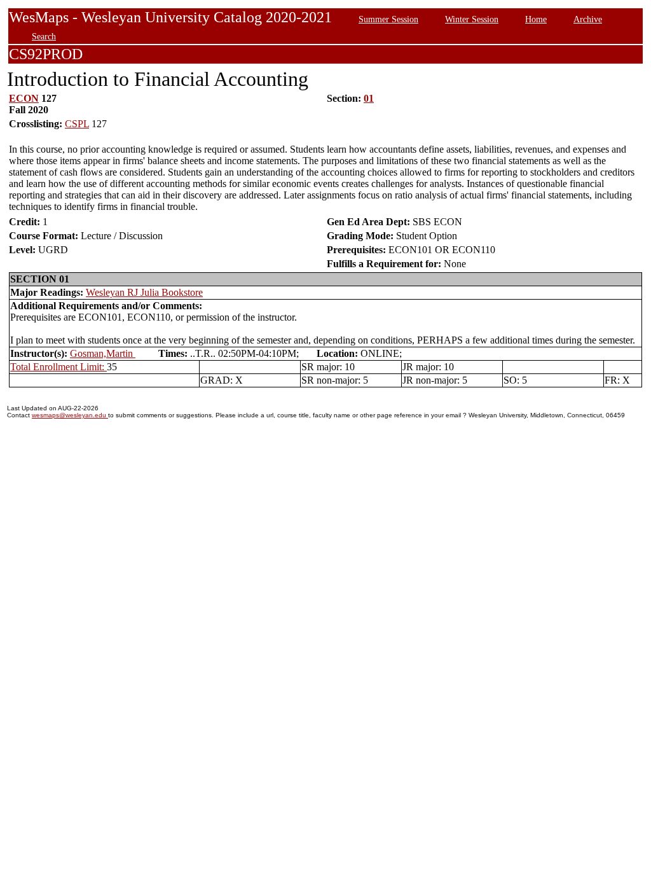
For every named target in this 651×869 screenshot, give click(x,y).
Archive (587, 19)
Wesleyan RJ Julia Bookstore (144, 292)
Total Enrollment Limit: (58, 366)
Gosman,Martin (102, 353)
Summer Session (388, 19)
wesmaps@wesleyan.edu (70, 415)
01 (369, 98)
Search (44, 36)
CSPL (77, 123)
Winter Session (471, 19)
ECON (24, 98)
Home (536, 19)
